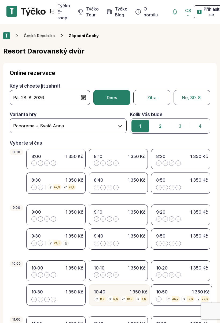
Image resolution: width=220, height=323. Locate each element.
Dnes (112, 97)
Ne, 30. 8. (192, 97)
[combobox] (68, 125)
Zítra (151, 97)
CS (188, 10)
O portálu (151, 11)
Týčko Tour (92, 11)
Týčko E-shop (63, 11)
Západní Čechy (84, 35)
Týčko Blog (121, 11)
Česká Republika (39, 35)
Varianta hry (23, 114)
